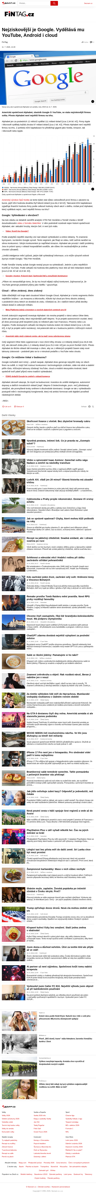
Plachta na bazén (32, 1166)
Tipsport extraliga (72, 1122)
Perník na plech (7, 1157)
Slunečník (54, 1166)
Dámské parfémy (55, 1174)
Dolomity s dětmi (40, 1157)
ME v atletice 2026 (72, 1125)
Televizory (88, 1174)
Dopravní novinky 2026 (74, 1147)
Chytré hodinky (40, 1178)
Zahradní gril (43, 1170)
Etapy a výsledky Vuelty (42, 1119)
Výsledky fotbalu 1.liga (74, 1119)
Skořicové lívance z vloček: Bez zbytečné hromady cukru (58, 421)
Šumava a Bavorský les (42, 1147)
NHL (67, 1132)
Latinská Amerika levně (42, 1153)
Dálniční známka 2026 (74, 1143)
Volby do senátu (8, 1128)
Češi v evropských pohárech (78, 1163)
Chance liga (70, 1115)
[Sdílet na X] (93, 406)
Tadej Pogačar (39, 1125)
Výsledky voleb (7, 1122)
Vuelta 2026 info (40, 1115)
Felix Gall (37, 1128)
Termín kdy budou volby (11, 1125)
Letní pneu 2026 (72, 1140)
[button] (48, 78)
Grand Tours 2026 (40, 1132)
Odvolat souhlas (44, 1187)
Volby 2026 (6, 1115)
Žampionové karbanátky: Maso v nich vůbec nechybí (56, 869)
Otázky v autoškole (73, 1153)
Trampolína (44, 1166)
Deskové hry (78, 1174)
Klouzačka (63, 1166)
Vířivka (52, 1170)
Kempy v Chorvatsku (41, 1140)
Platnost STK (70, 1157)
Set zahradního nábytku (78, 1166)
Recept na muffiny (8, 1143)
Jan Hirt (36, 1122)
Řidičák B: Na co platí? (74, 1150)
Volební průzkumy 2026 (10, 1119)
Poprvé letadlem (40, 1143)
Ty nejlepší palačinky (9, 1140)
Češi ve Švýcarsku (40, 1150)
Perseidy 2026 (49, 1163)
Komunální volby (8, 1132)
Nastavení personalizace (61, 1187)
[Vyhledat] (54, 3)
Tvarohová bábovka (9, 1150)
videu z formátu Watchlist (29, 223)
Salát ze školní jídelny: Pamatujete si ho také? (52, 655)
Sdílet (86, 42)
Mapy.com (22, 1163)
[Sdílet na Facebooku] (89, 406)
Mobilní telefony (26, 1174)
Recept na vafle (7, 1153)
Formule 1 (69, 1128)
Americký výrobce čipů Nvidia (15, 200)
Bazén (21, 1166)
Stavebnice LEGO (40, 1174)
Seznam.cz (88, 3)
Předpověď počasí (35, 1163)
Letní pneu (68, 1174)
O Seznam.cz (31, 1187)
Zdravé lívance (7, 1147)
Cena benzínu (61, 1163)
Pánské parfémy (54, 1178)
